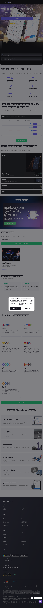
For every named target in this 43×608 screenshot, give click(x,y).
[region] (21, 304)
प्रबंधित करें (27, 308)
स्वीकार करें (15, 308)
